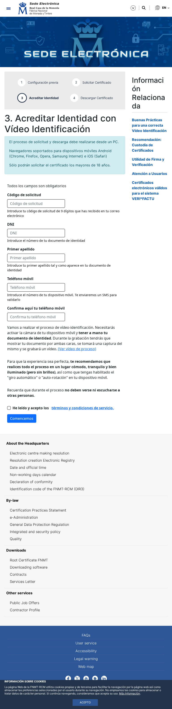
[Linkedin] (104, 678)
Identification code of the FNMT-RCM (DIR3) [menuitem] (47, 489)
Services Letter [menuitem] (22, 581)
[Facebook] (68, 678)
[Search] (143, 8)
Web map (86, 666)
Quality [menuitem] (16, 539)
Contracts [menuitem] (18, 574)
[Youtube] (86, 678)
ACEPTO (85, 702)
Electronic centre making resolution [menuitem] (39, 453)
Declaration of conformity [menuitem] (31, 482)
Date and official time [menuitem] (28, 467)
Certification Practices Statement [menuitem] (38, 510)
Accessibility (86, 651)
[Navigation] (8, 8)
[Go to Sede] (38, 8)
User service (86, 643)
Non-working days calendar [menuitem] (33, 474)
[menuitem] (86, 443)
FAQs (86, 635)
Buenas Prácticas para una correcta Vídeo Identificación (149, 125)
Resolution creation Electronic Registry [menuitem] (42, 460)
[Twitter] (77, 678)
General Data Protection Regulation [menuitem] (39, 524)
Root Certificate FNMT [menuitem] (29, 560)
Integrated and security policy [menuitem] (35, 531)
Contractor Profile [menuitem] (25, 610)
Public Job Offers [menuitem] (24, 603)
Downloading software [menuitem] (28, 567)
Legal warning (86, 658)
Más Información (129, 693)
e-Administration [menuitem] (24, 517)
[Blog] (95, 678)
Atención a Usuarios (149, 173)
